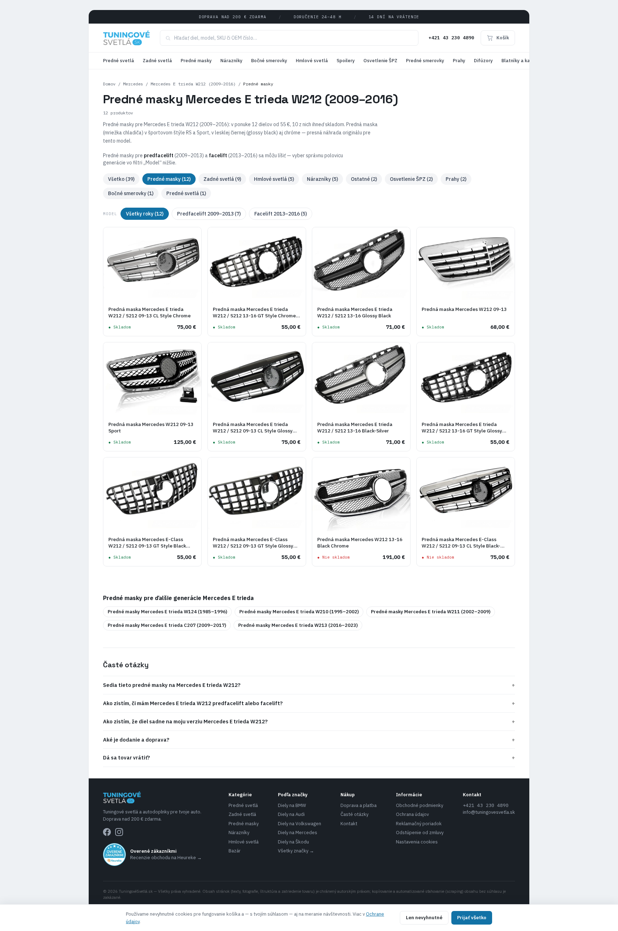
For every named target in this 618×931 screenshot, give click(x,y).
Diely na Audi (291, 814)
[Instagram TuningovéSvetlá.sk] (119, 832)
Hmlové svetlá (312, 61)
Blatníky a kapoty (520, 61)
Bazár (235, 851)
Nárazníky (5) (322, 179)
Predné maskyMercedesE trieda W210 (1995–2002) (299, 612)
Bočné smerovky (269, 61)
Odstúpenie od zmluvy (419, 833)
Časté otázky (354, 814)
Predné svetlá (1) (186, 193)
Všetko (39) (121, 179)
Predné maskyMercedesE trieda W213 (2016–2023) (298, 625)
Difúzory (483, 61)
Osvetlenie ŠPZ (380, 61)
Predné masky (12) (169, 179)
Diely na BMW (292, 805)
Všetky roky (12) (144, 214)
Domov (109, 83)
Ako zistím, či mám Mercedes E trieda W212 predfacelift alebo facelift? (309, 703)
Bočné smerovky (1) (130, 193)
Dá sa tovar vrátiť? (309, 757)
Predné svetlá (118, 61)
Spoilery (346, 61)
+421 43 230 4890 (451, 38)
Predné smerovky (425, 61)
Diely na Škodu (293, 842)
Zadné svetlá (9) (222, 179)
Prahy (459, 61)
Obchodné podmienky (419, 805)
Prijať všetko (471, 918)
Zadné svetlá (157, 61)
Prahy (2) (456, 179)
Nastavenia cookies (417, 842)
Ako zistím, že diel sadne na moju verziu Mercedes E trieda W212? (309, 721)
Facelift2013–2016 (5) (280, 214)
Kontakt (348, 824)
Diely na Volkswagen (299, 824)
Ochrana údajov (412, 814)
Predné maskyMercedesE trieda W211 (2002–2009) (430, 612)
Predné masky (196, 61)
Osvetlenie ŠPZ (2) (411, 179)
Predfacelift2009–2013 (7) (209, 214)
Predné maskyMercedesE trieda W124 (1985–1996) (167, 612)
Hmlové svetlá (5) (274, 179)
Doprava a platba (358, 805)
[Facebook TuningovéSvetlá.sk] (107, 832)
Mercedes (133, 83)
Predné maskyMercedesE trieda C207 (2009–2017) (167, 625)
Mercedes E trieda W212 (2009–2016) (193, 83)
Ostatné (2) (364, 179)
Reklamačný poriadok (419, 824)
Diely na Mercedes (297, 833)
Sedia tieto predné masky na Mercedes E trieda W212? (309, 685)
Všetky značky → (296, 851)
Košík (502, 38)
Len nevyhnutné (424, 918)
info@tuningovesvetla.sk (489, 812)
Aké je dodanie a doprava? (309, 739)
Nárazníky (231, 61)
